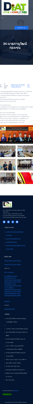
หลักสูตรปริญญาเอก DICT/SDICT (12, 260)
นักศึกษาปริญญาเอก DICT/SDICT (12, 282)
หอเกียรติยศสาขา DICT (10, 284)
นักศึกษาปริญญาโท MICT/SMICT (12, 280)
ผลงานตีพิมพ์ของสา (9, 276)
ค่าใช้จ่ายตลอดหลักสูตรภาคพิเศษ (12, 295)
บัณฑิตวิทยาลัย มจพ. (11, 242)
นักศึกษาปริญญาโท (16, 85)
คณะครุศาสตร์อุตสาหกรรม (13, 238)
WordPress (16, 390)
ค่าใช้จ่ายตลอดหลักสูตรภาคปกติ (12, 293)
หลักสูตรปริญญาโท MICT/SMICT (12, 264)
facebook (7, 301)
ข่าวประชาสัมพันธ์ (8, 287)
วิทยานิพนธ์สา (7, 278)
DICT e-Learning (9, 272)
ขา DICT (13, 278)
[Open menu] (2, 18)
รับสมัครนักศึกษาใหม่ (9, 309)
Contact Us (21, 27)
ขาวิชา (15, 276)
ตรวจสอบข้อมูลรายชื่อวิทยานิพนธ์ (12, 285)
